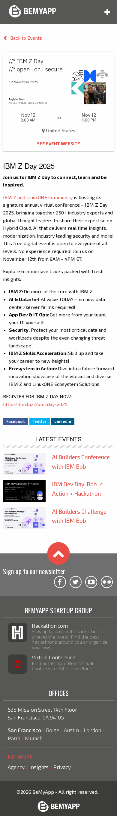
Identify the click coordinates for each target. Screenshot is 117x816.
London (92, 730)
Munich (34, 738)
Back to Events (26, 38)
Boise (52, 730)
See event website (58, 143)
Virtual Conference (53, 657)
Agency (16, 767)
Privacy (62, 767)
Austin (71, 730)
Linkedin (62, 421)
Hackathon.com (50, 625)
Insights (39, 767)
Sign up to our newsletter (34, 571)
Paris (14, 738)
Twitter (39, 421)
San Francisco (24, 730)
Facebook (15, 421)
